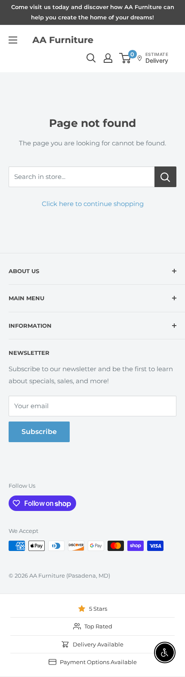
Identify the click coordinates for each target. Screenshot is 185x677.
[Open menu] (13, 40)
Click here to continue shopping (93, 204)
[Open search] (91, 58)
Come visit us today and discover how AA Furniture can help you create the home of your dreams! (92, 12)
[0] (125, 58)
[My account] (108, 58)
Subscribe (39, 432)
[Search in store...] (165, 176)
